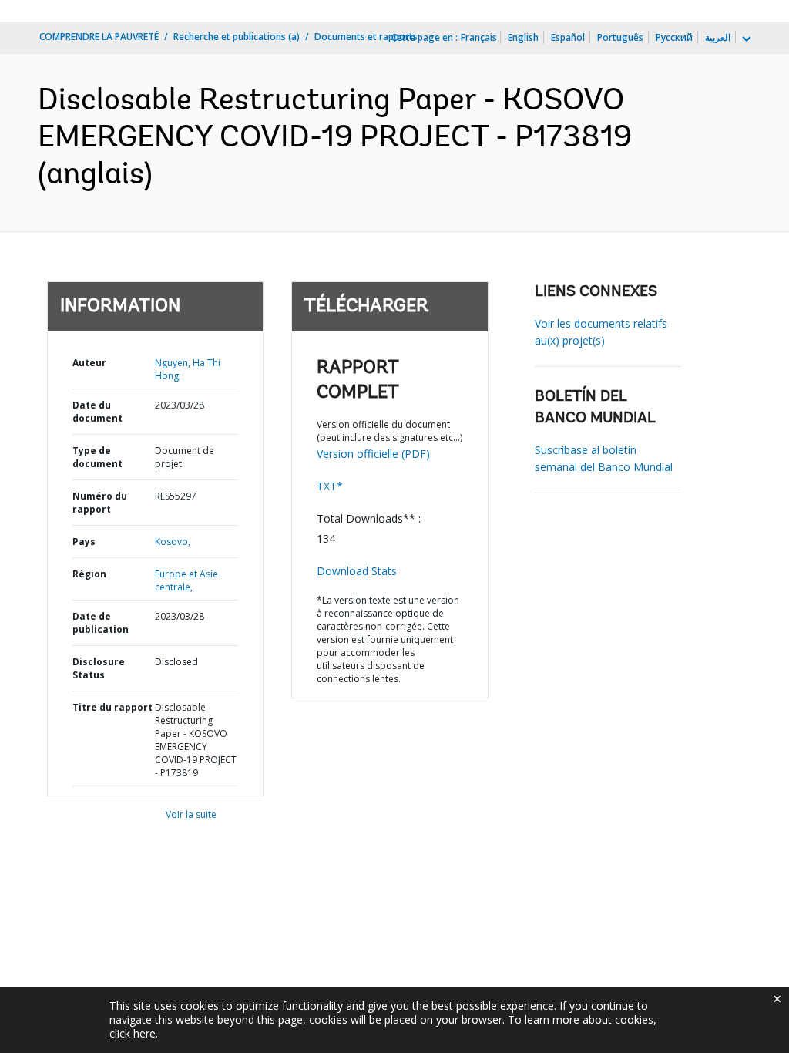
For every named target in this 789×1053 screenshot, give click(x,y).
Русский (674, 37)
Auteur (89, 362)
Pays (84, 541)
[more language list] (745, 39)
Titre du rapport (112, 707)
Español (568, 37)
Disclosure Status (98, 668)
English (523, 37)
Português (620, 37)
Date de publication (100, 623)
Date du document (97, 412)
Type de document (97, 457)
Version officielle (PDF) (373, 453)
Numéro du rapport (99, 502)
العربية (717, 37)
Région (89, 573)
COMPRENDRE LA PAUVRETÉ (99, 36)
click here (132, 1033)
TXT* (330, 486)
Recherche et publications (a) (236, 36)
